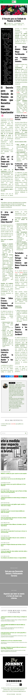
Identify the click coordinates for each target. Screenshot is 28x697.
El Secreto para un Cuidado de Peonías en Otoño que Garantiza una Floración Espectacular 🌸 (7, 36)
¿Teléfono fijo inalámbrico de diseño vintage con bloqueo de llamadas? (14, 498)
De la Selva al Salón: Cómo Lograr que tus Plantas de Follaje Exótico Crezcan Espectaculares (14, 491)
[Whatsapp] (20, 376)
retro (16, 272)
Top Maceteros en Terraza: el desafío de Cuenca (11, 640)
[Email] (25, 376)
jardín (18, 92)
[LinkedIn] (14, 681)
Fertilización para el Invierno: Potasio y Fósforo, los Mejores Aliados (9, 57)
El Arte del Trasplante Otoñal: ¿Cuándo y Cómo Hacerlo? (8, 63)
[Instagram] (10, 681)
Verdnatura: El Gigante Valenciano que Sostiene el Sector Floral (13, 545)
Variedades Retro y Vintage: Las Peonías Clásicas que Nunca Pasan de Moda (8, 78)
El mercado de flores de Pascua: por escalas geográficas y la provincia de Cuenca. (13, 633)
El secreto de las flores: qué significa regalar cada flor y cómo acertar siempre (13, 505)
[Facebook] (3, 376)
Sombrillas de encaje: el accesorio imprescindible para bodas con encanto (13, 511)
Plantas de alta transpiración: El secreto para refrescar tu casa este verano (14, 531)
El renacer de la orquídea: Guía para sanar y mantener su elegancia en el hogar (13, 538)
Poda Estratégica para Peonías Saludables (9, 49)
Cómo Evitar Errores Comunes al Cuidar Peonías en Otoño (8, 67)
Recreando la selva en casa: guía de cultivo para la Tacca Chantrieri (13, 484)
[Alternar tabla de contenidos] (10, 31)
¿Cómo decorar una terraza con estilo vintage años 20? (13, 478)
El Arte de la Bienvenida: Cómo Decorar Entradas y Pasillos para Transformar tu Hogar (13, 518)
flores (11, 119)
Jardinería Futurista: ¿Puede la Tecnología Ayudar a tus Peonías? (8, 72)
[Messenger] (7, 376)
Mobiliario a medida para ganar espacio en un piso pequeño (14, 473)
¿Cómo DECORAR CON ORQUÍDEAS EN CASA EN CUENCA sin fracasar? (13, 625)
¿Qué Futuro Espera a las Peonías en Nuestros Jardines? (8, 82)
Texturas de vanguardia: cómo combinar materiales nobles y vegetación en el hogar (14, 551)
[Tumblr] (18, 681)
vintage (21, 272)
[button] (25, 433)
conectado (13, 423)
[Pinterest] (16, 376)
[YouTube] (16, 681)
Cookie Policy (18, 694)
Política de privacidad (11, 694)
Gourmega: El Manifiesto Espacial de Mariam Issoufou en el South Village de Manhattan (13, 647)
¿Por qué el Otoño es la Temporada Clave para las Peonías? (8, 41)
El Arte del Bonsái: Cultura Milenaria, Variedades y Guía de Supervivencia (13, 525)
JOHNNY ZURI (10, 23)
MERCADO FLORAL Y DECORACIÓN (11, 24)
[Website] (10, 410)
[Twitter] (12, 376)
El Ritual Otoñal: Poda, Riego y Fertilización (8, 45)
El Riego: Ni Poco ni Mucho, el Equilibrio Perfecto (9, 53)
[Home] (20, 681)
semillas (25, 112)
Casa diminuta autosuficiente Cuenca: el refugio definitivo (13, 557)
